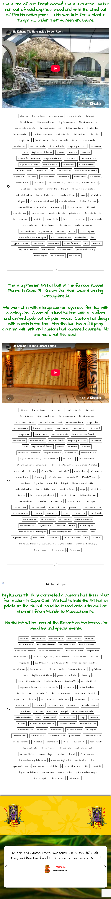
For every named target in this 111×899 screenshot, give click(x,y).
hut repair (94, 176)
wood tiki (97, 243)
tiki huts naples (56, 182)
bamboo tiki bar (27, 231)
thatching (86, 152)
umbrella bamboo (23, 194)
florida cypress (86, 122)
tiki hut (66, 219)
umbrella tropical (83, 225)
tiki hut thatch (26, 122)
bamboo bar (81, 237)
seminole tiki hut (88, 158)
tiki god (64, 188)
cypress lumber (20, 243)
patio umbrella (74, 115)
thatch (72, 231)
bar (93, 237)
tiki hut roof (50, 194)
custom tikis (79, 219)
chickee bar (64, 170)
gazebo (60, 152)
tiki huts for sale (88, 200)
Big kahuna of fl (60, 140)
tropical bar (93, 128)
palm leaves (38, 243)
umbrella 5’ (41, 170)
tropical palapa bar (77, 146)
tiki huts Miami (47, 176)
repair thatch (22, 182)
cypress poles (65, 249)
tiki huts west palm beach (42, 200)
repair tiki (52, 188)
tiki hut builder (48, 225)
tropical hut (24, 140)
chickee (24, 115)
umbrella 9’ (72, 182)
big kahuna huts (21, 134)
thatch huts (53, 243)
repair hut (19, 176)
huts (26, 152)
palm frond (74, 213)
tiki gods (21, 200)
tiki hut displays (87, 231)
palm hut (61, 231)
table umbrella (30, 225)
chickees (25, 188)
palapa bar (42, 207)
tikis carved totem (46, 122)
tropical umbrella (52, 158)
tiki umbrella (65, 225)
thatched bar (79, 134)
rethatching (56, 207)
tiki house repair (20, 219)
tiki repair (91, 207)
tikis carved (74, 255)
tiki (52, 170)
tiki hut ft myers (72, 243)
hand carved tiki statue (86, 170)
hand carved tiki (50, 164)
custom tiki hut (25, 207)
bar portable (38, 115)
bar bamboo (48, 249)
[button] (105, 867)
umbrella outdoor (67, 200)
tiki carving (39, 182)
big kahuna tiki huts (28, 249)
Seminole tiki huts (92, 213)
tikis (86, 243)
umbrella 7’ (63, 176)
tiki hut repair (57, 255)
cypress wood (56, 115)
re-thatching (68, 164)
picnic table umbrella (25, 128)
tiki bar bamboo (86, 164)
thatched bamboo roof (50, 128)
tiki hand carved (74, 207)
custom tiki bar (67, 194)
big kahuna (96, 146)
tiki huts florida (56, 146)
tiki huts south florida (82, 188)
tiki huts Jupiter (24, 170)
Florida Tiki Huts (89, 182)
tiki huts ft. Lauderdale (29, 158)
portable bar (19, 146)
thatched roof (38, 213)
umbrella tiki (52, 219)
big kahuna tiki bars (29, 164)
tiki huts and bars (74, 128)
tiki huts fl (95, 134)
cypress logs (45, 231)
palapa (82, 194)
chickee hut (79, 176)
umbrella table (19, 213)
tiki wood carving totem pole (32, 237)
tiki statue (37, 219)
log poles (39, 188)
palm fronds (96, 219)
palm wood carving (85, 249)
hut (37, 194)
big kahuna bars (67, 122)
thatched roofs (37, 146)
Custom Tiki (70, 158)
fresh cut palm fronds (83, 140)
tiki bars (32, 176)
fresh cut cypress (42, 134)
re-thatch (72, 152)
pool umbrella (62, 134)
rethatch (94, 194)
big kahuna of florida (42, 152)
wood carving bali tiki (61, 237)
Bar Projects (41, 140)
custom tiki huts (57, 213)
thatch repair (40, 255)
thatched (89, 115)
